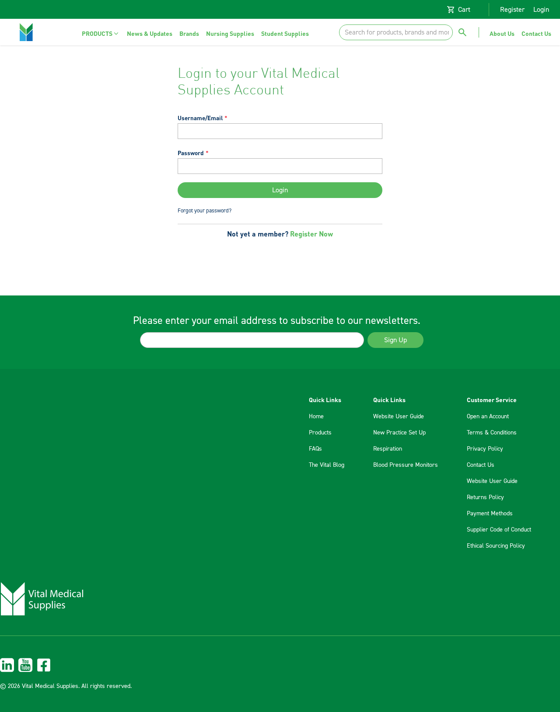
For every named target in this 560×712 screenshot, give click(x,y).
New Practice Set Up (399, 433)
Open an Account (488, 416)
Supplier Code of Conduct (499, 530)
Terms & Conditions (492, 433)
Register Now (311, 233)
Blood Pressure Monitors (405, 465)
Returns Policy (485, 497)
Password (191, 152)
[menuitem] (100, 33)
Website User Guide (398, 416)
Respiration (387, 449)
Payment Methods (490, 514)
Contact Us (480, 465)
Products (320, 433)
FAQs (315, 449)
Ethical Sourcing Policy (496, 546)
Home (316, 416)
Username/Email (200, 118)
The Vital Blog (326, 465)
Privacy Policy (485, 449)
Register (512, 9)
